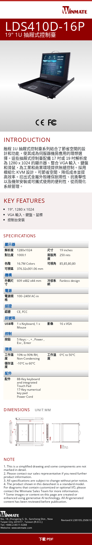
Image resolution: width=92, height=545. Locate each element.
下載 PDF (46, 539)
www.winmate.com (22, 527)
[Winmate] (75, 9)
